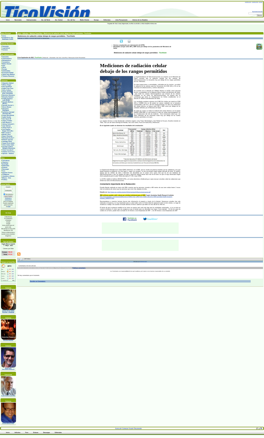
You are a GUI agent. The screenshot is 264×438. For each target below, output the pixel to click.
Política (4, 179)
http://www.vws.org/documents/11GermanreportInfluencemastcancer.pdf (129, 192)
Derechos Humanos (8, 95)
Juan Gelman (6, 126)
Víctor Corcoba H (7, 150)
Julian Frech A (7, 127)
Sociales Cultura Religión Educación (8, 147)
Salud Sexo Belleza (8, 74)
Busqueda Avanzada (257, 11)
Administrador (143, 261)
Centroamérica (7, 58)
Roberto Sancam (7, 139)
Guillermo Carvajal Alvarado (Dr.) (7, 112)
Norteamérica (6, 60)
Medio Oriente (6, 64)
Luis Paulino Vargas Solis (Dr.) (7, 130)
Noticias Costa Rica (36, 33)
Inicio (4, 36)
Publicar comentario (78, 268)
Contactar (255, 2)
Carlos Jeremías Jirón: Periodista (7, 92)
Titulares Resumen (8, 76)
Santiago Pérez (7, 141)
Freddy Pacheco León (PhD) (7, 99)
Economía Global (7, 72)
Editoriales (5, 165)
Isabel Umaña (6, 117)
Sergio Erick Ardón (8, 143)
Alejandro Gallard (8, 83)
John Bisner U (6, 122)
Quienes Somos (7, 172)
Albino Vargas (6, 85)
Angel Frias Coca (7, 88)
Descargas (5, 169)
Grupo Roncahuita (8, 115)
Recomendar (138, 428)
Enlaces (4, 167)
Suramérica (6, 62)
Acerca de (248, 2)
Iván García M (6, 119)
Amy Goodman (7, 86)
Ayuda (260, 2)
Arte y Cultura (6, 90)
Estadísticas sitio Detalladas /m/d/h (7, 38)
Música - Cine (6, 178)
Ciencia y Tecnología (4, 163)
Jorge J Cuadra (7, 120)
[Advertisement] (63, 28)
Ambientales (6, 71)
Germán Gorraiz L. (8, 105)
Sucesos (5, 50)
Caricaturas (5, 160)
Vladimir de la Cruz (8, 151)
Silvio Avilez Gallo (8, 145)
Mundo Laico (6, 134)
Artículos (25, 33)
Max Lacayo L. (6, 132)
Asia (3, 65)
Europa (4, 69)
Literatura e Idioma (8, 176)
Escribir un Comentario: (37, 281)
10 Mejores (5, 174)
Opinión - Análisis (8, 153)
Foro (3, 171)
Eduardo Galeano (7, 97)
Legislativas (6, 48)
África (4, 67)
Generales (5, 46)
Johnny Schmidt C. (8, 124)
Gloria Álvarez (6, 107)
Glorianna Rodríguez (5, 109)
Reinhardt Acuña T (8, 138)
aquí (9, 206)
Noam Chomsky (7, 136)
